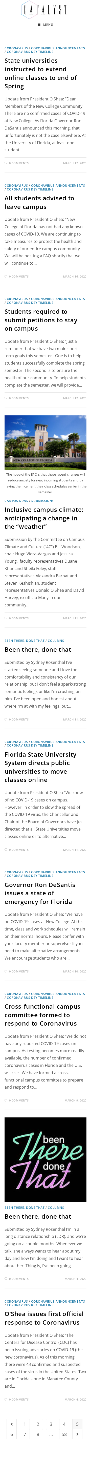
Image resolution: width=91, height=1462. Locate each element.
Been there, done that (25, 641)
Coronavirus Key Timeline (30, 52)
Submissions (42, 501)
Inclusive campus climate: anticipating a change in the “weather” (44, 518)
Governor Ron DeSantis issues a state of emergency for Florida (40, 893)
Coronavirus (16, 48)
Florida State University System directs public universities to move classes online (40, 767)
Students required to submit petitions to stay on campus (41, 319)
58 (64, 1434)
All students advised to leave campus (40, 202)
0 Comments (19, 163)
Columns (56, 641)
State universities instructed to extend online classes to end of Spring (41, 73)
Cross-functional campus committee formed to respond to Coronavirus (43, 1014)
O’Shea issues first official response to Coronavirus (44, 1317)
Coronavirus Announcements (58, 48)
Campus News (16, 501)
